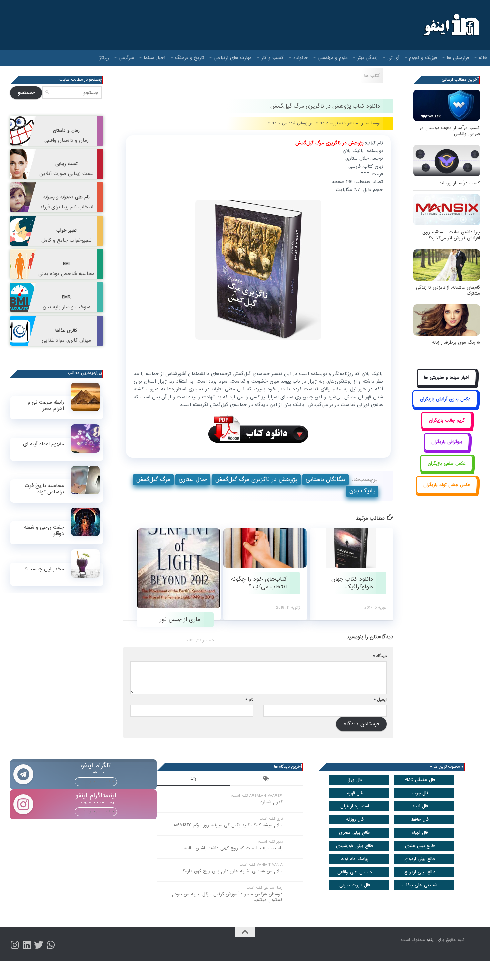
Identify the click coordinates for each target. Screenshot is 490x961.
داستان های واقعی (354, 872)
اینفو (431, 939)
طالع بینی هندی (420, 845)
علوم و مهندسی (333, 57)
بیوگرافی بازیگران (446, 441)
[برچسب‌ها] (266, 779)
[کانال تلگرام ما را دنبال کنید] (50, 945)
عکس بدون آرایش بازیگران (445, 399)
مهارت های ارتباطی (233, 57)
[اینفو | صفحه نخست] (451, 25)
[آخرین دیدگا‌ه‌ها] (193, 779)
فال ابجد (420, 806)
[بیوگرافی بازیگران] (447, 449)
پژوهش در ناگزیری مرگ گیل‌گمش (256, 479)
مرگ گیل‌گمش (153, 479)
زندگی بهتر (367, 57)
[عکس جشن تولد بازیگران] (447, 492)
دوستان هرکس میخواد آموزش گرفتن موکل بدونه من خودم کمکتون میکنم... (227, 897)
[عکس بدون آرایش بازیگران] (445, 406)
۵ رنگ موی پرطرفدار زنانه (456, 342)
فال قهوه (355, 793)
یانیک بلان (362, 491)
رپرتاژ (104, 57)
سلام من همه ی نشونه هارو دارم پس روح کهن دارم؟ (233, 871)
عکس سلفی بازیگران (447, 463)
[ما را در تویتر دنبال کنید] (38, 945)
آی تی (393, 57)
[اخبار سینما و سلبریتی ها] (447, 385)
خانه (483, 57)
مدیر (365, 123)
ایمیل (380, 699)
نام (249, 699)
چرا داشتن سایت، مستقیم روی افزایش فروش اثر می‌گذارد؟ (451, 235)
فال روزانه (355, 819)
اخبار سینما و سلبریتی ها (446, 377)
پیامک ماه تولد (355, 858)
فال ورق (354, 779)
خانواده (300, 57)
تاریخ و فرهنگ (189, 57)
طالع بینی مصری (354, 832)
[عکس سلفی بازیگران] (446, 470)
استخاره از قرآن (354, 806)
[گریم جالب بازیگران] (446, 427)
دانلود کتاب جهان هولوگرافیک (352, 583)
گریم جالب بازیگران (447, 420)
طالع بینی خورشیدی (354, 845)
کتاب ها (372, 75)
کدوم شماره (271, 802)
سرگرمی (126, 57)
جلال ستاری (193, 479)
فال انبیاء (420, 832)
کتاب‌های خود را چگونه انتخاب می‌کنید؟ (259, 583)
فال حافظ (420, 819)
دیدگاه (380, 656)
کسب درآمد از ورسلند (459, 183)
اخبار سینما (154, 57)
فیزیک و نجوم (423, 57)
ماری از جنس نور (179, 619)
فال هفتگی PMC (420, 779)
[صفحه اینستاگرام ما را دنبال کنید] (14, 945)
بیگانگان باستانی (325, 479)
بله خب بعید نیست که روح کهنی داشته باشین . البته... (231, 848)
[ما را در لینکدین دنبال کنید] (26, 945)
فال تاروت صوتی (354, 885)
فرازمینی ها (458, 57)
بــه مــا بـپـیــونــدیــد (96, 781)
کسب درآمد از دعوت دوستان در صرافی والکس (450, 130)
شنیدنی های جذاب (419, 885)
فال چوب (420, 793)
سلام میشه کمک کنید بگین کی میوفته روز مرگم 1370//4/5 (228, 825)
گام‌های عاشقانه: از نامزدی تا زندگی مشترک (448, 290)
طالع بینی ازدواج (420, 858)
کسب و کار (272, 57)
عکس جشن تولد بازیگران (446, 484)
